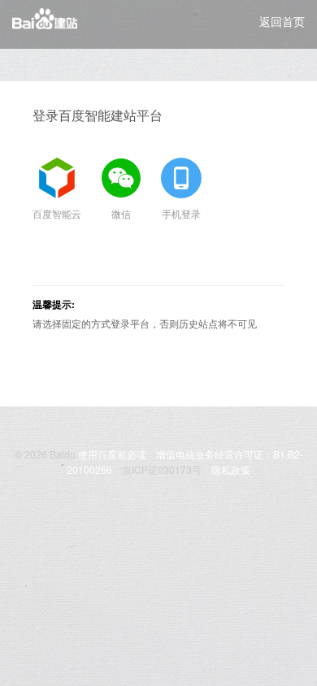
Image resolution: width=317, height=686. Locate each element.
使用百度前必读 (112, 454)
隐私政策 (230, 469)
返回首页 (282, 21)
